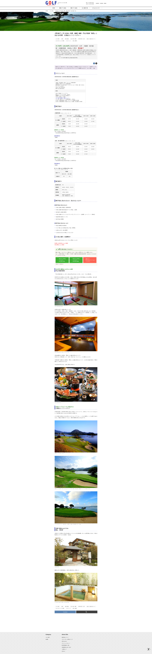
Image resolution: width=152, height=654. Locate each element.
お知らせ (63, 651)
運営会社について (65, 637)
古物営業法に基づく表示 (66, 647)
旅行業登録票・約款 (65, 645)
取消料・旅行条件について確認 (61, 243)
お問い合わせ (64, 641)
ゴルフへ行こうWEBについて (67, 639)
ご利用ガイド (64, 649)
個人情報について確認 (59, 244)
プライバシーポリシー (66, 643)
